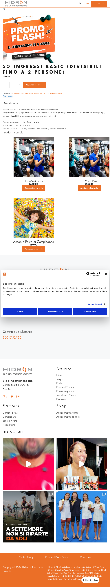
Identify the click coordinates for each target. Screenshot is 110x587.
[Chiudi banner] (106, 274)
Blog (5, 396)
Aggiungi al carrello (35, 85)
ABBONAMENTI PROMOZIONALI (37, 93)
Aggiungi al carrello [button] (34, 188)
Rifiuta (20, 311)
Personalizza (53, 311)
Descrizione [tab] (7, 96)
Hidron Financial (56, 93)
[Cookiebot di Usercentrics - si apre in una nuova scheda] (88, 274)
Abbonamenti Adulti (17, 93)
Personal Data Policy (56, 557)
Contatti (99, 4)
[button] (4, 9)
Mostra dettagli (94, 304)
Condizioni (85, 557)
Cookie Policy (26, 557)
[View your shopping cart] (80, 3)
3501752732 (12, 337)
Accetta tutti (90, 311)
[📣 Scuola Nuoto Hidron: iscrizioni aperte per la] (28, 464)
